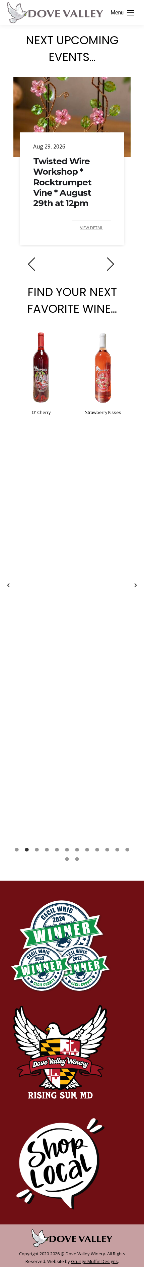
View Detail (91, 228)
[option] (41, 373)
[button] (8, 585)
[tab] (16, 848)
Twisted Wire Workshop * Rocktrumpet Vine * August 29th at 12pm (62, 182)
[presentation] (31, 264)
